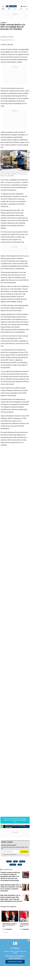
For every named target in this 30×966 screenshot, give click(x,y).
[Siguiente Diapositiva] (28, 920)
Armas (9, 861)
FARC (15, 861)
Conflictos (3, 22)
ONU (20, 864)
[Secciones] (3, 6)
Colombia (13, 864)
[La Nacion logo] (11, 6)
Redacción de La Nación (7, 36)
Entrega (22, 861)
